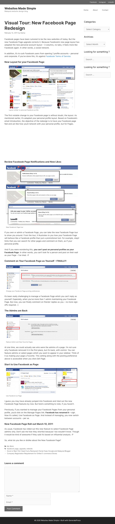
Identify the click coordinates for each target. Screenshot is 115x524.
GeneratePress (75, 520)
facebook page (12, 449)
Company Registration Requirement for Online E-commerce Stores (32, 453)
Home (86, 10)
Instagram (102, 2)
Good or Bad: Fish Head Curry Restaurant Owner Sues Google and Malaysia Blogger (38, 451)
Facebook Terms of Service (58, 56)
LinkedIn (111, 2)
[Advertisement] (42, 144)
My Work (10, 446)
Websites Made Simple (20, 8)
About (95, 10)
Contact (105, 10)
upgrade (22, 449)
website (29, 449)
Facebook (93, 2)
